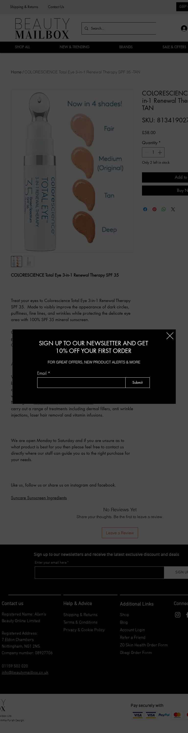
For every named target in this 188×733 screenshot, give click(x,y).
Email (42, 373)
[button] (169, 335)
